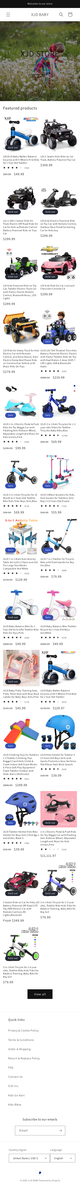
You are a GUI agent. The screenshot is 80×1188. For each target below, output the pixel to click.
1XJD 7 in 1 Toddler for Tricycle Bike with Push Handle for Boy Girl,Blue (57, 562)
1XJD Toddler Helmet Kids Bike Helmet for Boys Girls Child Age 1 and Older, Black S (21, 835)
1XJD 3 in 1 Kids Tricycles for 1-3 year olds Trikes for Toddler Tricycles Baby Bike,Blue (57, 427)
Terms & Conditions (21, 1040)
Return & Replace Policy (24, 1058)
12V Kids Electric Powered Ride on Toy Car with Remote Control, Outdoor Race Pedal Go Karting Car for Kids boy (58, 225)
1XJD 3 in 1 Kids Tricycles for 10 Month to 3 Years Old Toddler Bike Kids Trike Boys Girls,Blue (20, 498)
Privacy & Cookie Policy (23, 1030)
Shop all (40, 69)
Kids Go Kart (16, 1095)
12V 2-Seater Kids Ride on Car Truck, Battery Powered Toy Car (57, 158)
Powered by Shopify (49, 1180)
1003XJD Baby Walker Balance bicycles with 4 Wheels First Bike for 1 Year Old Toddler (21, 159)
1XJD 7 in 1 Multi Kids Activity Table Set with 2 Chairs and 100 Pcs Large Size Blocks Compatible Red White (20, 563)
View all (40, 994)
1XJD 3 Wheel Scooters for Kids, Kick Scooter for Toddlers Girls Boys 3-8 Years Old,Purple (57, 498)
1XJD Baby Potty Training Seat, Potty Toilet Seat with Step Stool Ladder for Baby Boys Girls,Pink (21, 693)
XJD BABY (33, 1180)
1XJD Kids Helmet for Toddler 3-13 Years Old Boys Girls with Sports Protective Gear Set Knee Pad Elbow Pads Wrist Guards (58, 759)
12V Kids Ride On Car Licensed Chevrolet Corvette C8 (57, 287)
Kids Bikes (15, 1104)
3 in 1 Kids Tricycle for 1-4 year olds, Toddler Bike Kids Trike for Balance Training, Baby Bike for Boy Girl (58, 907)
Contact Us (15, 1077)
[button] (8, 14)
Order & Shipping (19, 1049)
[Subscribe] (60, 1130)
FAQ (10, 1067)
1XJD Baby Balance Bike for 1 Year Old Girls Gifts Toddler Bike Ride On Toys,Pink (21, 629)
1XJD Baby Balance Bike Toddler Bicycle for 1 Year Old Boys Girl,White (58, 629)
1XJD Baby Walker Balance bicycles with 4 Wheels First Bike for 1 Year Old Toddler (58, 693)
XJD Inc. (13, 1086)
